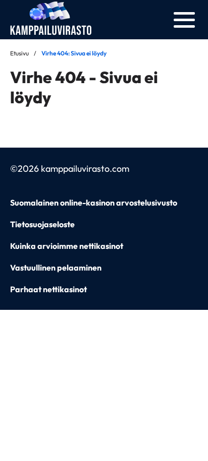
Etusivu (19, 53)
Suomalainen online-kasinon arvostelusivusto (93, 202)
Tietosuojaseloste (42, 224)
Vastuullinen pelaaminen (55, 267)
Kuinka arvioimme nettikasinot (66, 246)
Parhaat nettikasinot (48, 289)
